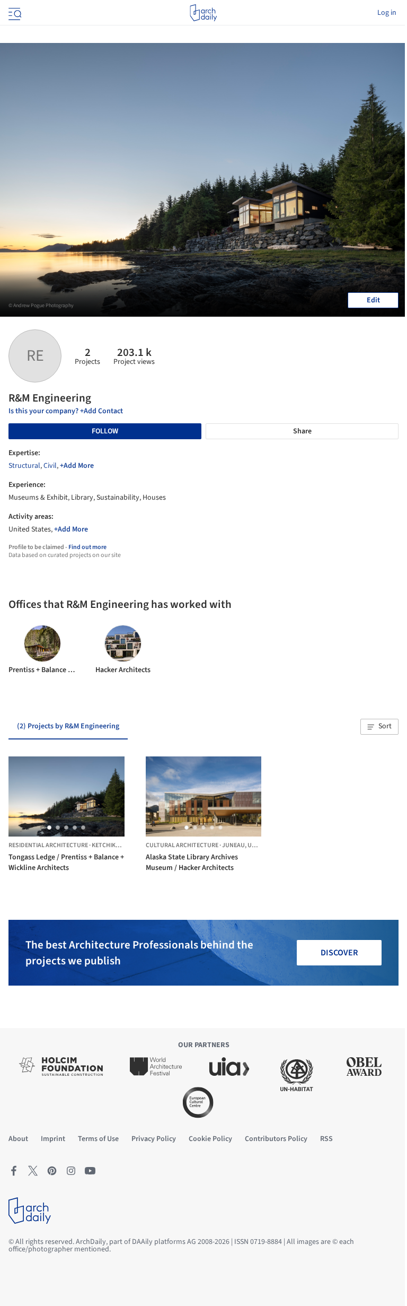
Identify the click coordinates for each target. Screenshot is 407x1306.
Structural (24, 465)
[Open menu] (13, 12)
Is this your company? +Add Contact (65, 411)
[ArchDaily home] (203, 12)
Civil (50, 465)
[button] (379, 727)
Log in (386, 12)
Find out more (87, 547)
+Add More (77, 465)
